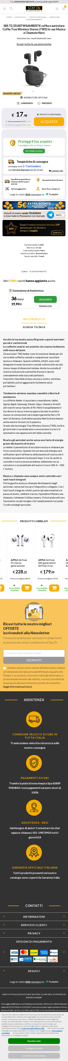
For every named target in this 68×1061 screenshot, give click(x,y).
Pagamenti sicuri (35, 778)
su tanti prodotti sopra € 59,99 (36, 2)
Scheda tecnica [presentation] (34, 327)
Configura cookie (34, 1048)
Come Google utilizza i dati (32, 1028)
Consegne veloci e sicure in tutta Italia (34, 736)
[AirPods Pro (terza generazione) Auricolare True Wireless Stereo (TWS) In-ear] (20, 540)
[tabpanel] (34, 68)
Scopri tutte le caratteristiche (34, 44)
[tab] (34, 319)
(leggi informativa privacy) (17, 686)
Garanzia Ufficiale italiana (35, 867)
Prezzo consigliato (14, 125)
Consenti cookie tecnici (34, 1055)
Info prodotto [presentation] (34, 319)
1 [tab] (34, 92)
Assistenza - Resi (34, 822)
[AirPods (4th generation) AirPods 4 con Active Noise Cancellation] (47, 540)
